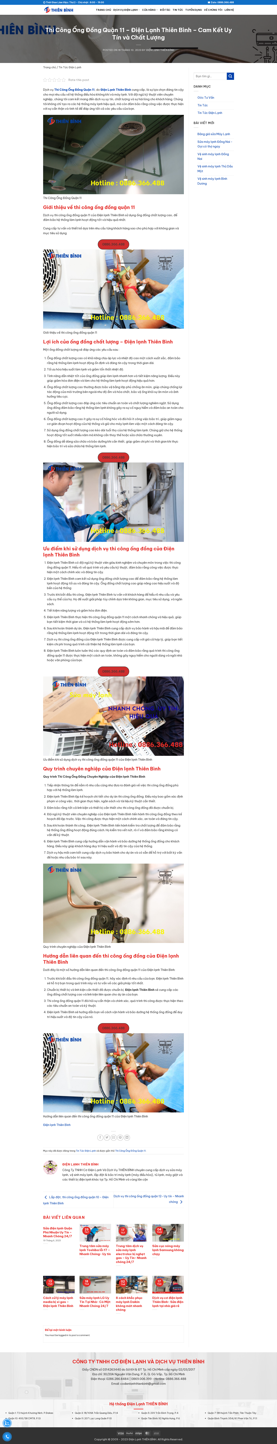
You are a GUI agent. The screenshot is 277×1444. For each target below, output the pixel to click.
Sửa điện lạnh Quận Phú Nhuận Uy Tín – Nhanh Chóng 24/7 (57, 1232)
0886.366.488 (113, 244)
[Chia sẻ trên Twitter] (107, 1138)
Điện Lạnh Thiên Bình (160, 50)
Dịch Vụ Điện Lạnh (125, 9)
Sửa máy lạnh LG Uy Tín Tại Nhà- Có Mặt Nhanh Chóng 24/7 (95, 1302)
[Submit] (230, 76)
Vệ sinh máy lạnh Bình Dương (212, 181)
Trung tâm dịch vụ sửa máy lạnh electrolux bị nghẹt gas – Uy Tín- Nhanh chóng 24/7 (131, 1254)
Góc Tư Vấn (205, 97)
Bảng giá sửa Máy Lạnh (213, 134)
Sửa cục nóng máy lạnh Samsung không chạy (168, 1250)
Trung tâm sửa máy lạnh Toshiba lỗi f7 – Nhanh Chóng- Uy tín (95, 1250)
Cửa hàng (148, 9)
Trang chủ (103, 9)
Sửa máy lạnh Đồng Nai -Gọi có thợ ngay (214, 144)
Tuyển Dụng (193, 9)
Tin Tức (178, 9)
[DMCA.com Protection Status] (138, 1392)
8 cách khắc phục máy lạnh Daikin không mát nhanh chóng (129, 1304)
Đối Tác (165, 9)
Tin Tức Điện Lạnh (70, 67)
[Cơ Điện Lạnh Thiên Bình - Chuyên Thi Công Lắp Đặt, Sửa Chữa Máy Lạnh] (59, 10)
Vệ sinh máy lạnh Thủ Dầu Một (215, 168)
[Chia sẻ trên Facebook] (100, 1138)
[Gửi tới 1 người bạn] (114, 1138)
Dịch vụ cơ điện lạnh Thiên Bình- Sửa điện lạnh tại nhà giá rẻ (167, 1302)
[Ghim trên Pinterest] (120, 1138)
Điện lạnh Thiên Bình (57, 1125)
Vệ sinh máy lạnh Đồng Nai (213, 156)
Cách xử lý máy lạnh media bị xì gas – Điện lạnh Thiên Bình (58, 1302)
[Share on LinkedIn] (127, 1138)
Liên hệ (229, 9)
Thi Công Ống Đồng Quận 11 (74, 90)
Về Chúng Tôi (213, 9)
